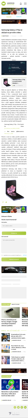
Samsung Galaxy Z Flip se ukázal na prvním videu (11, 31)
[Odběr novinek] (21, 3)
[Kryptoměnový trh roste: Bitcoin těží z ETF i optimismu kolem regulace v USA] (5, 337)
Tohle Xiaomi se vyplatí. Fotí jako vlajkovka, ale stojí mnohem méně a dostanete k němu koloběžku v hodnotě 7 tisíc (18, 358)
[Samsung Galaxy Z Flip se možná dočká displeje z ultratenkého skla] (7, 82)
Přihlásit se (14, 233)
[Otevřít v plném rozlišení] (14, 190)
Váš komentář (4, 236)
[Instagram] (22, 407)
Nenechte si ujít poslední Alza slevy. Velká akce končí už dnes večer (9, 394)
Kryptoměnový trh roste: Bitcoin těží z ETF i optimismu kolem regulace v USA (18, 336)
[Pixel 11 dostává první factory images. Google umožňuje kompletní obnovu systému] (10, 312)
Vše (14, 85)
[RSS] (25, 407)
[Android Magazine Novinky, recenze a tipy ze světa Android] (7, 3)
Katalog (19, 17)
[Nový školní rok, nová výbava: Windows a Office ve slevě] (5, 348)
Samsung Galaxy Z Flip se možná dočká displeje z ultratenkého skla (18, 81)
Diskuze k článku (6, 216)
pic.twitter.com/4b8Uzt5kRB (11, 128)
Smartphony (5, 36)
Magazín (8, 17)
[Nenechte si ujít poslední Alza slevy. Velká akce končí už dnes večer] (10, 384)
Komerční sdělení (16, 340)
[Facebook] (15, 407)
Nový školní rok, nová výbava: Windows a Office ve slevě (18, 347)
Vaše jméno (4, 222)
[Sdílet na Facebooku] (2, 202)
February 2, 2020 (8, 133)
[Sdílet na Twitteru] (6, 202)
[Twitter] (18, 407)
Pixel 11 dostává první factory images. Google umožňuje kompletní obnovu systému (9, 323)
